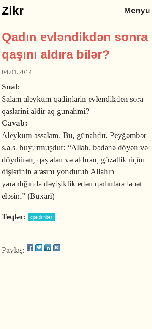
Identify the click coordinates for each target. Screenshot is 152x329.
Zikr (13, 10)
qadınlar (41, 217)
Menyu (137, 10)
